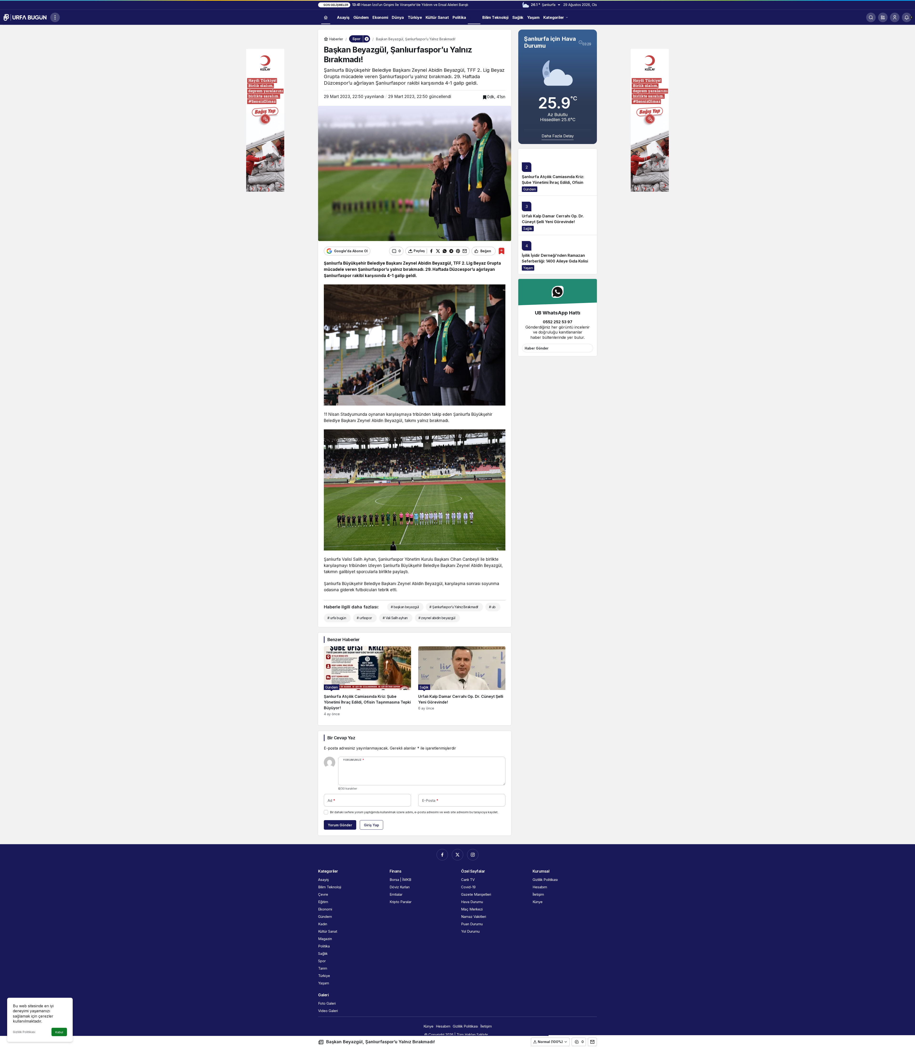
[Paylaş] (592, 1042)
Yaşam (528, 268)
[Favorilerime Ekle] (501, 251)
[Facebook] (442, 854)
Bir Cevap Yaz (341, 737)
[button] (883, 17)
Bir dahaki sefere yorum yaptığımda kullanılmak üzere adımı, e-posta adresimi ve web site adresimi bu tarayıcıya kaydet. (414, 812)
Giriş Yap (371, 825)
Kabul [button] (59, 1032)
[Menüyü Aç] (55, 17)
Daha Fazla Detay (558, 136)
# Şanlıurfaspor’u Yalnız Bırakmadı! (453, 607)
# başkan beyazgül (405, 607)
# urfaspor (364, 618)
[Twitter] (457, 854)
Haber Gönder (537, 348)
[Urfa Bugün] (25, 17)
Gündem (529, 189)
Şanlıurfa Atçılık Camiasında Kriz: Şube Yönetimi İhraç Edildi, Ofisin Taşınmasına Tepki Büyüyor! (553, 182)
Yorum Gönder (340, 825)
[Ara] (871, 17)
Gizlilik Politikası (24, 1032)
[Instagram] (472, 854)
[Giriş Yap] (895, 17)
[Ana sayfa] (326, 17)
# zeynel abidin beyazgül (436, 618)
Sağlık (527, 228)
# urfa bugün (336, 618)
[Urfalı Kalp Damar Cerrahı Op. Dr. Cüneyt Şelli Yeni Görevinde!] (461, 681)
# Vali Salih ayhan (395, 618)
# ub (492, 607)
